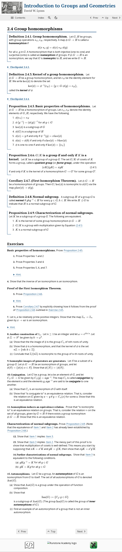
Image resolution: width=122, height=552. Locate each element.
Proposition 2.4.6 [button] (32, 294)
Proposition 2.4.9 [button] (75, 424)
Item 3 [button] (49, 436)
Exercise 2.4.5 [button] (56, 310)
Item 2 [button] (49, 427)
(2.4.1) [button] (79, 225)
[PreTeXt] (29, 545)
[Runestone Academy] (62, 545)
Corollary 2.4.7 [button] (31, 306)
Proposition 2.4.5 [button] (73, 250)
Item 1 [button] (37, 427)
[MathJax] (93, 545)
